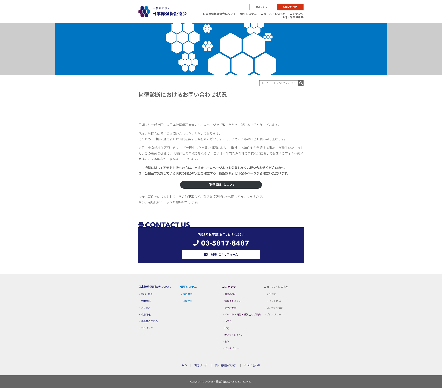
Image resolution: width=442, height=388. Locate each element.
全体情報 (271, 294)
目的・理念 (147, 294)
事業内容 (146, 301)
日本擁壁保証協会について (219, 14)
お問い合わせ (290, 6)
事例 (226, 341)
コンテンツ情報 (274, 307)
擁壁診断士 (230, 307)
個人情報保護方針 (226, 365)
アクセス (145, 307)
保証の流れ (230, 294)
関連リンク (262, 6)
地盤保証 (187, 301)
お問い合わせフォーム (224, 254)
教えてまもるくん (233, 335)
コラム (228, 321)
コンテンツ (297, 14)
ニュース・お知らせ (273, 14)
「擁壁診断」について (221, 185)
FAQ (226, 328)
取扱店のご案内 (149, 321)
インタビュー (231, 348)
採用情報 (146, 314)
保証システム (248, 14)
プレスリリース (274, 314)
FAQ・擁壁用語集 (292, 17)
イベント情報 (273, 301)
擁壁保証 (187, 294)
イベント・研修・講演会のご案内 (242, 314)
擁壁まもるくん (232, 301)
